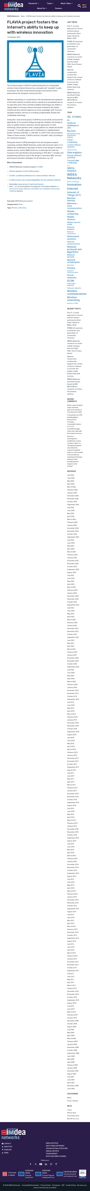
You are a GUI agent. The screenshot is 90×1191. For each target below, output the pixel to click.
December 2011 (73, 962)
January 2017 (72, 791)
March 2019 (71, 714)
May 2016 (70, 814)
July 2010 (70, 1006)
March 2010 (71, 1012)
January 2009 (72, 1044)
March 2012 (71, 953)
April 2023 (70, 584)
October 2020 (72, 664)
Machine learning (71, 199)
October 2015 (72, 835)
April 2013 (70, 923)
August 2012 (71, 941)
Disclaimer (56, 1185)
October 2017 (72, 764)
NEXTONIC (70, 265)
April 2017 (70, 782)
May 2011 (70, 979)
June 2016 (71, 811)
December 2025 (73, 496)
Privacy (71, 268)
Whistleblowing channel (56, 1156)
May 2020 (70, 676)
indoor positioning (73, 181)
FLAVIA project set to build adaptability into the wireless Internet (34, 180)
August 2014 (71, 876)
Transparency (52, 1154)
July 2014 (70, 879)
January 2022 (72, 625)
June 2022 (71, 611)
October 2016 (72, 799)
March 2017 (71, 785)
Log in (69, 1110)
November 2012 (73, 932)
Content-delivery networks (74, 146)
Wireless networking (19, 208)
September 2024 (73, 537)
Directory (8, 1147)
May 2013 (70, 920)
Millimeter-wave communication (74, 205)
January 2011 (72, 988)
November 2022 (73, 599)
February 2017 (72, 788)
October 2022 (72, 602)
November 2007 (73, 1071)
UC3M (70, 280)
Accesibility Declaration (30, 1185)
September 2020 (73, 667)
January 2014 (72, 897)
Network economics (71, 233)
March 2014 (71, 891)
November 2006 (73, 1086)
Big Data (71, 131)
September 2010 (73, 1000)
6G (68, 120)
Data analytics (74, 152)
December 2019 (73, 690)
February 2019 (72, 717)
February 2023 (72, 590)
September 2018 (73, 732)
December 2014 (73, 864)
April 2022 (70, 617)
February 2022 (72, 622)
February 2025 (72, 522)
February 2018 (72, 752)
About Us (42, 8)
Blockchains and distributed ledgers (73, 135)
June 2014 (71, 882)
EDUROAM (7, 1150)
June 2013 (71, 917)
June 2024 (71, 543)
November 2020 (73, 661)
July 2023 (70, 575)
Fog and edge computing (73, 161)
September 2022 (73, 605)
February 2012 (72, 956)
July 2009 (70, 1030)
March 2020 (71, 681)
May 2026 (70, 481)
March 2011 (71, 985)
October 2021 (72, 634)
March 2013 (71, 926)
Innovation (74, 184)
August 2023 (71, 572)
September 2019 (73, 699)
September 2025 (73, 504)
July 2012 (70, 944)
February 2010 (72, 1015)
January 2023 (72, 593)
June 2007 (71, 1080)
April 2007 (70, 1083)
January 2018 (72, 755)
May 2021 (70, 643)
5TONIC (76, 117)
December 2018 (73, 723)
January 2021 (72, 655)
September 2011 (73, 971)
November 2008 (73, 1047)
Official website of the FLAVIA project (24, 171)
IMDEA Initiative (71, 169)
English (32, 184)
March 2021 (71, 649)
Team (50, 3)
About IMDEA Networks (55, 1146)
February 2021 (72, 652)
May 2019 (70, 708)
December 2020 (73, 658)
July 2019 (70, 702)
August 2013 (71, 912)
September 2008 (73, 1053)
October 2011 (72, 968)
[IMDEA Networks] (13, 6)
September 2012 (73, 938)
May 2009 (70, 1032)
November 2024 (73, 531)
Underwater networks (71, 284)
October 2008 (72, 1050)
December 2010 (73, 991)
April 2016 (70, 817)
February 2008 (72, 1065)
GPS (68, 165)
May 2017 (70, 779)
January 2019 (72, 720)
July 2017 (70, 773)
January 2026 (72, 493)
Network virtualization (73, 261)
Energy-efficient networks (74, 156)
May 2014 (70, 885)
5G (69, 116)
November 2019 (73, 693)
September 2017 (73, 767)
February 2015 (72, 858)
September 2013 (73, 909)
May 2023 (70, 581)
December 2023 (73, 561)
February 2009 (72, 1041)
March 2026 (71, 487)
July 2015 (70, 844)
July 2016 (70, 808)
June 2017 (71, 776)
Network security (71, 256)
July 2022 (70, 608)
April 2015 (70, 853)
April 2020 (70, 679)
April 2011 (70, 982)
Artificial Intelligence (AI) (73, 125)
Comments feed (73, 1116)
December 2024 (73, 528)
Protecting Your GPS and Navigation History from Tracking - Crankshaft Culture (74, 419)
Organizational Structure (57, 1148)
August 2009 (71, 1027)
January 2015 (72, 861)
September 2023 (73, 569)
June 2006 (71, 1089)
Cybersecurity (71, 150)
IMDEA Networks (74, 176)
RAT (63, 1185)
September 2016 (73, 802)
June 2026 (71, 478)
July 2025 (70, 507)
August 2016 (71, 805)
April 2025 (70, 516)
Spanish (41, 184)
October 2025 (72, 502)
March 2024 (71, 552)
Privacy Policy (46, 1185)
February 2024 (72, 555)
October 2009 (72, 1024)
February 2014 (72, 894)
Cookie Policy (71, 1185)
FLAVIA (40, 167)
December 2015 (73, 829)
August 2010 (71, 1003)
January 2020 (72, 687)
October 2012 (72, 935)
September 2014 (73, 873)
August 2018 (71, 735)
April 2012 (70, 950)
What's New (67, 3)
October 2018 (72, 729)
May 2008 (70, 1059)
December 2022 (73, 596)
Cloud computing (72, 141)
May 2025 (70, 513)
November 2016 (73, 796)
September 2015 (73, 838)
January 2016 (72, 826)
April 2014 (70, 888)
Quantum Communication (72, 271)
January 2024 (72, 558)
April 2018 (70, 746)
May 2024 (70, 546)
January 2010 (72, 1018)
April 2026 (70, 484)
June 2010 (71, 1009)
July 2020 (70, 670)
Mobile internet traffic (73, 223)
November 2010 (73, 994)
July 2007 (70, 1077)
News (23, 16)
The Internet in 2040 (74, 412)
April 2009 (70, 1035)
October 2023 (72, 566)
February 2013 (72, 929)
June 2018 (71, 740)
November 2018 (73, 726)
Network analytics (71, 228)
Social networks (71, 276)
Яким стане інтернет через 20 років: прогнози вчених (75, 407)
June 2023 (71, 578)
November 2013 (73, 903)
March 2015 (71, 855)
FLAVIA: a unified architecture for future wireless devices (32, 176)
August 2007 (71, 1074)
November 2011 (73, 965)
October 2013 (72, 906)
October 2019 (72, 696)
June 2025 (71, 510)
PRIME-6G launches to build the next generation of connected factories (75, 46)
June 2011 (71, 976)
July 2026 (70, 475)
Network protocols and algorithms (74, 249)
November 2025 (73, 499)
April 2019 (70, 711)
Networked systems (73, 237)
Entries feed (71, 1113)
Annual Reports (52, 1151)
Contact (7, 1143)
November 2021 (73, 631)
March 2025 (71, 519)
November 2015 (73, 832)
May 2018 (70, 743)
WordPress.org (73, 1119)
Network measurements (73, 243)
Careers (58, 8)
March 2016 (71, 820)
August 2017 (71, 770)
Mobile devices (71, 218)
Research (34, 3)
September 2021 (73, 637)
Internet (72, 188)
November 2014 (73, 867)
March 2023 (71, 587)
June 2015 (71, 847)
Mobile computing (72, 212)
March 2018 (71, 749)
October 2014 (72, 870)
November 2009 (73, 1021)
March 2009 (71, 1038)
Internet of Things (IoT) (74, 193)
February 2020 (72, 684)
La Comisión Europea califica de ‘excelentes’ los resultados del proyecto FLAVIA (34, 189)
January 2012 (72, 959)
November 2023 (73, 563)
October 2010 (72, 997)
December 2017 (73, 758)
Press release (72, 1101)
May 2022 (70, 614)
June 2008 (71, 1056)
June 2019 (71, 705)
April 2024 (70, 549)
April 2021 (70, 646)
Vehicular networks (74, 288)
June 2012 (71, 947)
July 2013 (70, 914)
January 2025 (72, 525)
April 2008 (70, 1062)
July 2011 (70, 973)
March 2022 (71, 620)
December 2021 (73, 628)
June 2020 (71, 673)
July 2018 (70, 738)
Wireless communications (76, 292)
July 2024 (70, 540)
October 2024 (72, 534)
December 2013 (73, 900)
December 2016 (73, 794)
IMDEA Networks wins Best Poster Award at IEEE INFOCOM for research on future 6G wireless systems (74, 100)
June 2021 (71, 640)
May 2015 (70, 850)
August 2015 (71, 841)
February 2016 (72, 823)
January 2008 (72, 1068)
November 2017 (73, 761)
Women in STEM (72, 303)
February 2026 (72, 490)
